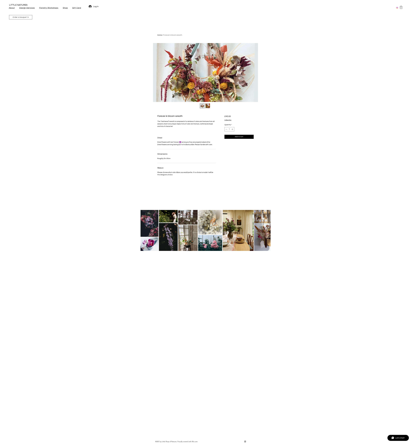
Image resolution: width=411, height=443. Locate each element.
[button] (401, 7)
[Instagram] (397, 8)
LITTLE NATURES (18, 5)
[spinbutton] (229, 129)
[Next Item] (267, 230)
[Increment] (232, 129)
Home (159, 35)
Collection (227, 120)
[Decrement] (226, 129)
